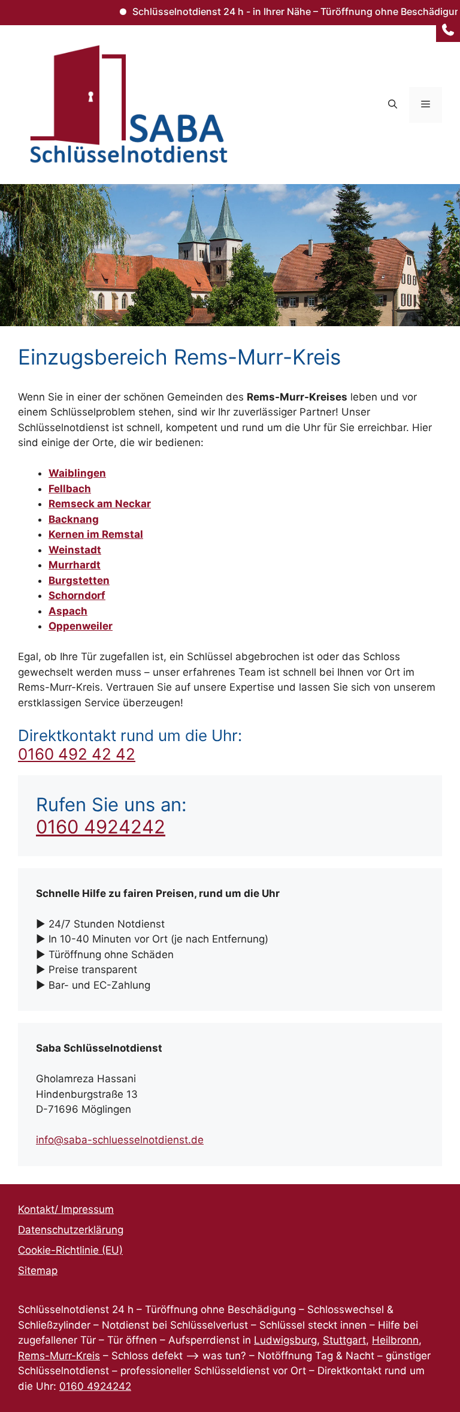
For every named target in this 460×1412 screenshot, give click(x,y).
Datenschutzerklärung (70, 1230)
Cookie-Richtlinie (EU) (70, 1250)
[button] (392, 105)
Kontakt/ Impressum (66, 1209)
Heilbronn (395, 1340)
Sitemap (38, 1270)
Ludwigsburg (285, 1340)
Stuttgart (344, 1340)
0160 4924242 (100, 826)
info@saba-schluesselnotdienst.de (120, 1140)
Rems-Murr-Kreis (59, 1356)
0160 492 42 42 (76, 754)
